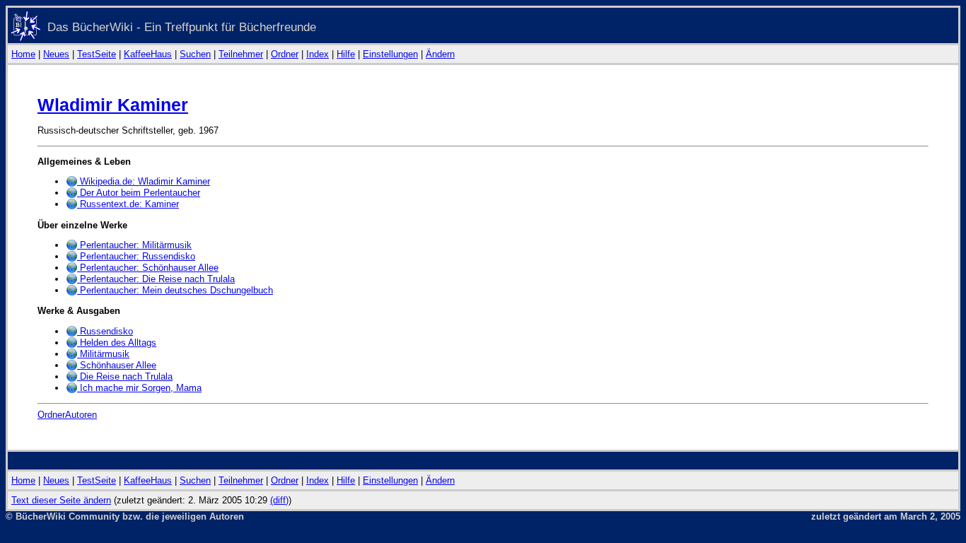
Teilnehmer (241, 54)
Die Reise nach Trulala (125, 376)
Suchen (195, 54)
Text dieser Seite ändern (61, 500)
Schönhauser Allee (116, 365)
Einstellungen (390, 54)
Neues (56, 54)
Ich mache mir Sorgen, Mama (139, 388)
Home (23, 54)
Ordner (284, 54)
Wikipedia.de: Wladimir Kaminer (143, 181)
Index (317, 54)
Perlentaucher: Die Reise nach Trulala (156, 279)
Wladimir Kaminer (112, 105)
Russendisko (105, 331)
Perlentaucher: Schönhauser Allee (148, 267)
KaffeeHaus (148, 54)
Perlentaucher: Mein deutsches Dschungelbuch (175, 290)
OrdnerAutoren (67, 414)
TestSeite (96, 54)
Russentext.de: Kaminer (128, 204)
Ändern (440, 54)
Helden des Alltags (116, 342)
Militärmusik (103, 354)
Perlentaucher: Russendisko (136, 256)
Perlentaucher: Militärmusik (134, 245)
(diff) (279, 500)
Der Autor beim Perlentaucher (138, 192)
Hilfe (346, 54)
